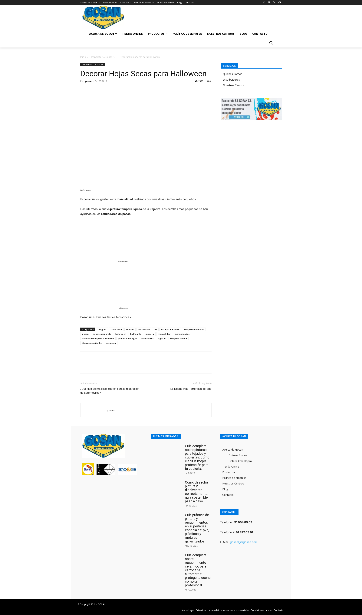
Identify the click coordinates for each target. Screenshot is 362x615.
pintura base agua (127, 338)
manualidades (182, 333)
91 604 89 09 (243, 522)
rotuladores (147, 338)
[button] (270, 42)
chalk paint (116, 329)
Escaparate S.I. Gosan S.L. (103, 57)
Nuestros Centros (234, 85)
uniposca (111, 342)
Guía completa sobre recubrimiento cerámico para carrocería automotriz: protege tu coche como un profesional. (198, 570)
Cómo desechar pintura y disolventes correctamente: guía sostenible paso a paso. (197, 491)
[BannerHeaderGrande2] (181, 16)
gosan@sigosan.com (244, 542)
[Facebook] (264, 3)
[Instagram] (269, 3)
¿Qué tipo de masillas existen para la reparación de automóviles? (109, 390)
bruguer (102, 329)
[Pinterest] (101, 89)
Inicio (83, 57)
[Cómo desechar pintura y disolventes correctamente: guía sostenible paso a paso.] (167, 489)
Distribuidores (231, 79)
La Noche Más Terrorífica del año (191, 388)
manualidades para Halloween (98, 338)
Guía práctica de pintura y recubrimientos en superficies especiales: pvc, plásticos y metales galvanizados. (197, 528)
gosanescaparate (102, 333)
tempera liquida (178, 338)
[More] (119, 89)
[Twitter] (274, 3)
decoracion (144, 329)
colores (130, 329)
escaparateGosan (170, 329)
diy (155, 329)
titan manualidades (92, 342)
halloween (120, 333)
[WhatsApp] (110, 89)
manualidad (164, 333)
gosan (88, 81)
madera (150, 333)
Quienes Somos (232, 74)
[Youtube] (279, 3)
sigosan (162, 338)
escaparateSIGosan (194, 329)
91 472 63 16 (244, 532)
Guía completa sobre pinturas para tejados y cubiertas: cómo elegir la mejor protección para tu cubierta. (197, 457)
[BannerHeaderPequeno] (256, 16)
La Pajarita (135, 333)
